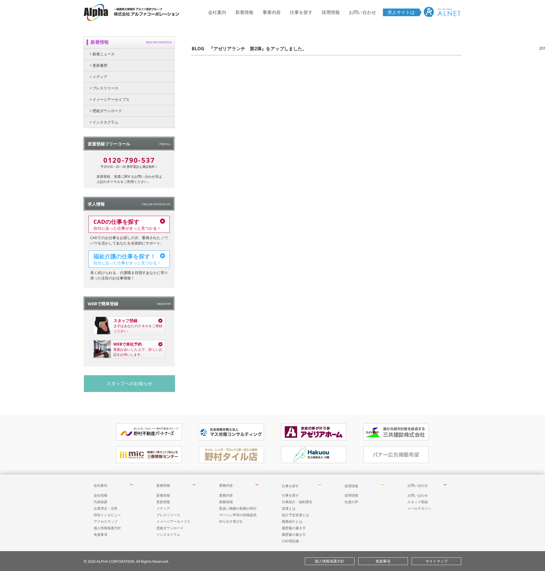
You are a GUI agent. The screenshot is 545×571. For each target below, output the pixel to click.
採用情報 (331, 12)
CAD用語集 (290, 541)
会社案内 (217, 12)
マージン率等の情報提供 (238, 515)
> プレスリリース (104, 88)
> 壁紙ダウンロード (106, 110)
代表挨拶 (100, 501)
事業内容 (272, 12)
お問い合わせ (362, 12)
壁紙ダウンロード (170, 528)
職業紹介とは (292, 521)
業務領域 (226, 501)
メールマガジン (419, 508)
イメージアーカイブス (173, 521)
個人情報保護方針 (107, 528)
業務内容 (226, 485)
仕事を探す (301, 12)
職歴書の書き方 (294, 534)
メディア (163, 508)
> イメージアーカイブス (109, 99)
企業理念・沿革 (106, 508)
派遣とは (288, 508)
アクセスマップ (106, 521)
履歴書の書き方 (294, 528)
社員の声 (351, 501)
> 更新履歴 (98, 65)
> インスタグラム (104, 122)
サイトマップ (436, 561)
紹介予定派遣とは (295, 515)
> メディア (98, 76)
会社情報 (100, 495)
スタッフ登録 (417, 501)
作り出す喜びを (231, 521)
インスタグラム (168, 534)
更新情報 (163, 501)
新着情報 (244, 12)
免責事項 (100, 534)
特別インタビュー (107, 515)
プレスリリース (168, 515)
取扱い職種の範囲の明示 (238, 508)
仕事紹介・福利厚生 (297, 501)
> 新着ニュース (102, 54)
